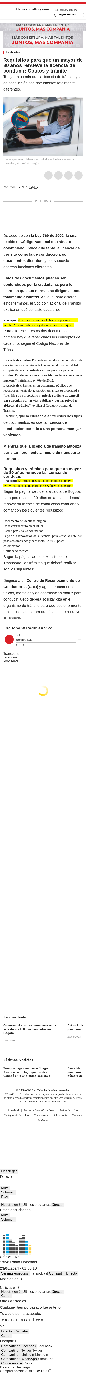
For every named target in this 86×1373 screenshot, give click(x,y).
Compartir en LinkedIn (17, 1354)
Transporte (11, 653)
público (73, 360)
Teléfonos (77, 1115)
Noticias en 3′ (11, 1204)
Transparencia (41, 1115)
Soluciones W (60, 1115)
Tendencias (13, 52)
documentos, (59, 331)
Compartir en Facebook (18, 1346)
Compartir (56, 1273)
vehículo (26, 390)
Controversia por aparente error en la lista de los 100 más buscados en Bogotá (29, 1029)
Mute (5, 1188)
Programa (42, 9)
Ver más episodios (15, 1273)
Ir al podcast (39, 1273)
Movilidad (10, 661)
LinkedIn (68, 175)
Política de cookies (69, 1110)
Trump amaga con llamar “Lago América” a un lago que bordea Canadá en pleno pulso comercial (27, 1072)
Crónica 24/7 (9, 1257)
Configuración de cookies (16, 1115)
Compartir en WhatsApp (19, 1359)
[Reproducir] (9, 639)
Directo (57, 1204)
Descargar (7, 1367)
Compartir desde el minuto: (24, 1371)
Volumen (7, 1192)
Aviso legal (13, 1110)
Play (4, 1196)
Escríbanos (43, 1120)
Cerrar (6, 1296)
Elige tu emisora (67, 14)
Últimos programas (37, 1204)
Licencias (10, 657)
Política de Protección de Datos (39, 1110)
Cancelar (21, 1331)
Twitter (58, 175)
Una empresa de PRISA (43, 1133)
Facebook (48, 175)
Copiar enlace (11, 1363)
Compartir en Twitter (16, 1350)
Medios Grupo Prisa (43, 1143)
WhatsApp (78, 175)
